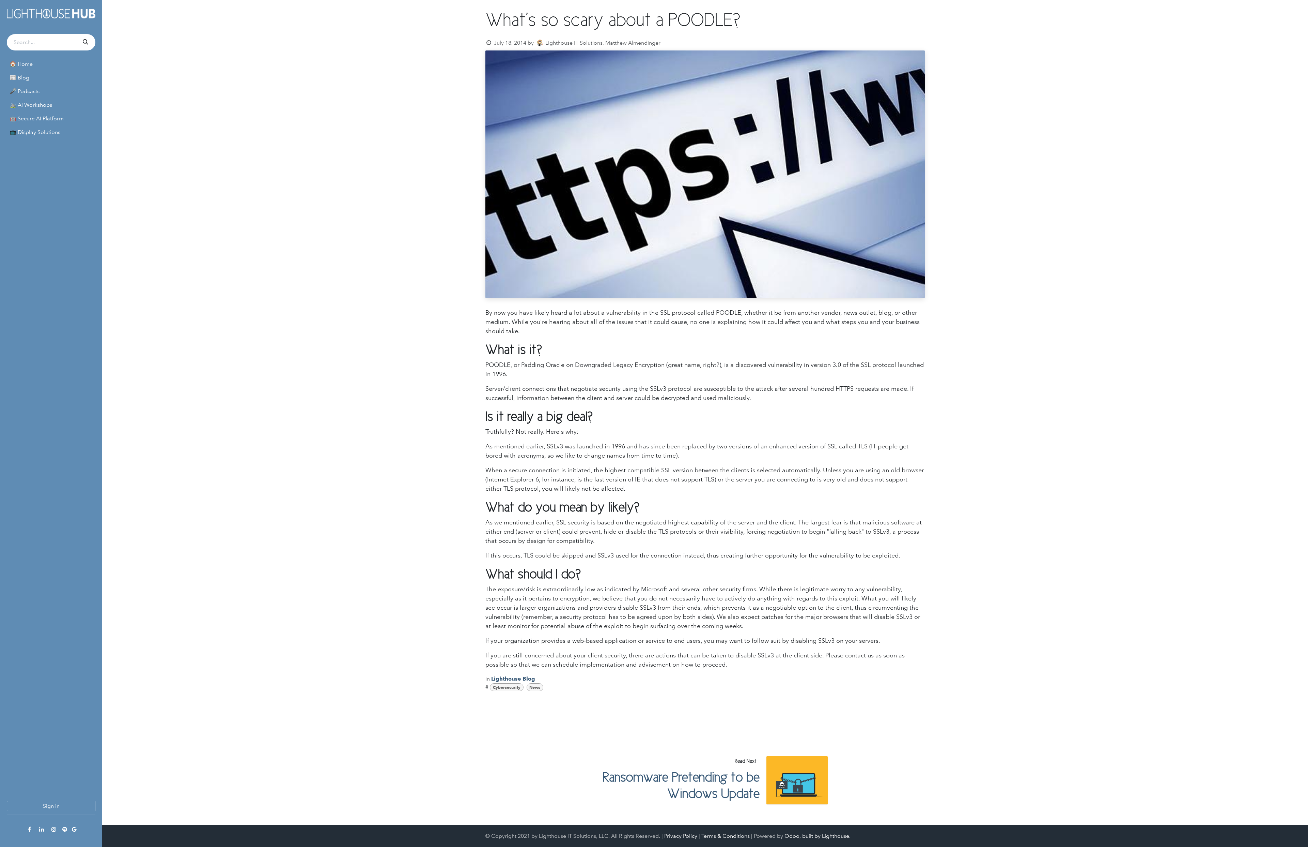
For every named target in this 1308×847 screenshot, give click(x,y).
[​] (29, 829)
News (534, 687)
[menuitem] (51, 64)
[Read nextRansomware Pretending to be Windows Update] (797, 780)
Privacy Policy (680, 836)
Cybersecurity (506, 687)
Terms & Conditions (725, 836)
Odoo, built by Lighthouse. (817, 836)
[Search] (84, 42)
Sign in (51, 806)
